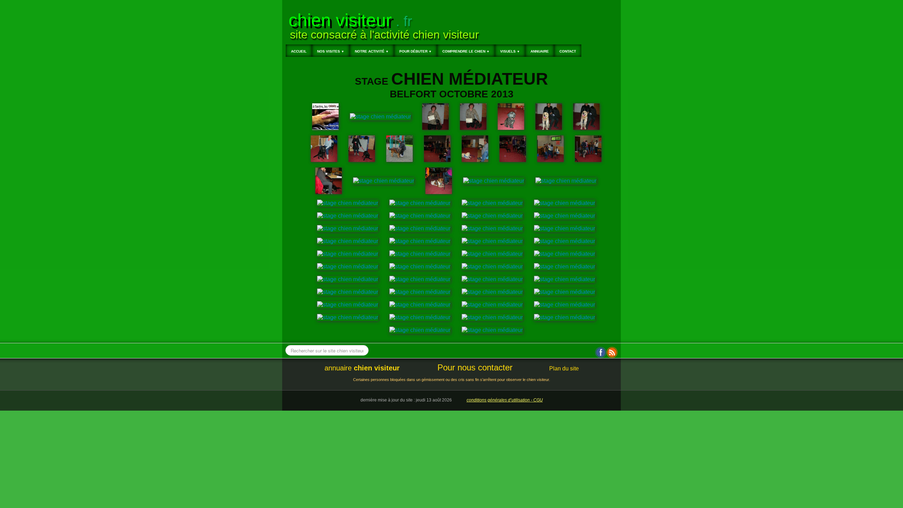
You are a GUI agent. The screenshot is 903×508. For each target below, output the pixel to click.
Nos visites (330, 51)
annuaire (362, 368)
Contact (567, 51)
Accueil (299, 51)
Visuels (510, 51)
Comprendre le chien (466, 51)
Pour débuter (415, 51)
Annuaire (540, 51)
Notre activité (372, 51)
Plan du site (564, 368)
